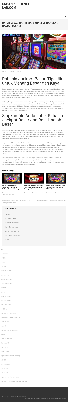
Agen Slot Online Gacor (12, 223)
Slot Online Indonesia (11, 227)
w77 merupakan (6, 300)
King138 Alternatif (6, 279)
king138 (3, 266)
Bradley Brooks (16, 71)
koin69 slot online (6, 339)
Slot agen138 (5, 343)
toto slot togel (5, 364)
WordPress (62, 398)
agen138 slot (5, 322)
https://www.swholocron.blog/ (10, 377)
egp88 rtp (4, 334)
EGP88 (3, 262)
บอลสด (3, 292)
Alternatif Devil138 (6, 271)
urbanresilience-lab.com (16, 5)
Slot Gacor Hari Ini (6, 305)
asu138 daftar (5, 351)
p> (1, 258)
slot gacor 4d (5, 368)
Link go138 (4, 373)
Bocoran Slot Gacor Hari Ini (13, 231)
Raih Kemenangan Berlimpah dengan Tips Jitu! (51, 200)
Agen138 (7, 240)
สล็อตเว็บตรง (5, 275)
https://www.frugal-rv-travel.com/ (11, 317)
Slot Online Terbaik (10, 218)
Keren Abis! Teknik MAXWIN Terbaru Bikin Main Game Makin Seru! (55, 187)
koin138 (3, 360)
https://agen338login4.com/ (9, 330)
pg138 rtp (4, 309)
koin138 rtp (4, 347)
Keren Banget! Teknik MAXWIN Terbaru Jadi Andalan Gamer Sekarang (10, 187)
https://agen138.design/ (8, 313)
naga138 (3, 326)
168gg (4, 258)
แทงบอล (3, 288)
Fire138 (7, 214)
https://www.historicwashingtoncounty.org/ (14, 381)
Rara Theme (46, 398)
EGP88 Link (4, 254)
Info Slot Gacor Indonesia (12, 235)
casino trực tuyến (6, 296)
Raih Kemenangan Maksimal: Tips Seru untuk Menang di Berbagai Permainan (33, 187)
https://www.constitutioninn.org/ (11, 356)
